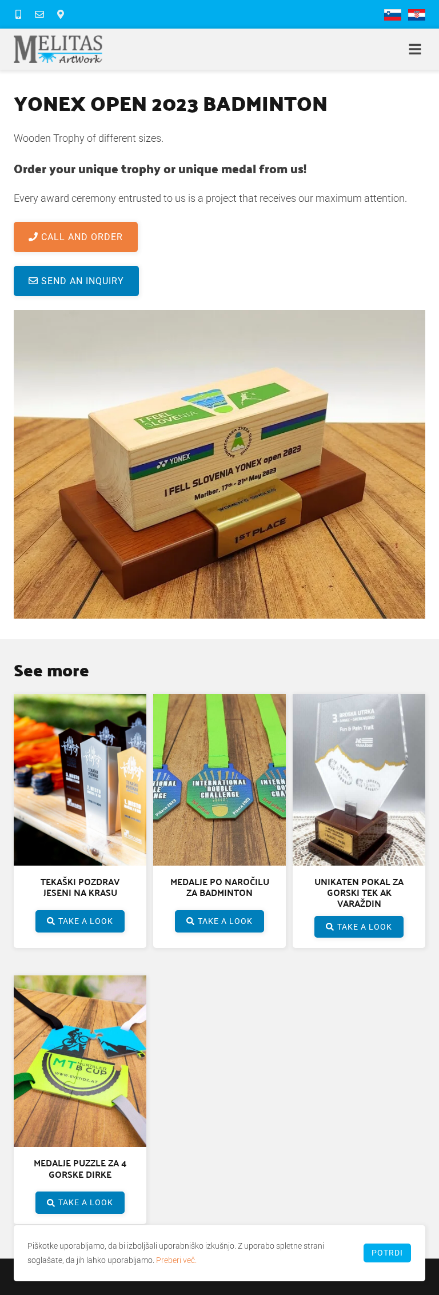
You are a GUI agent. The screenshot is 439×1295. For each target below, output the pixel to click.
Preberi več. (176, 1260)
